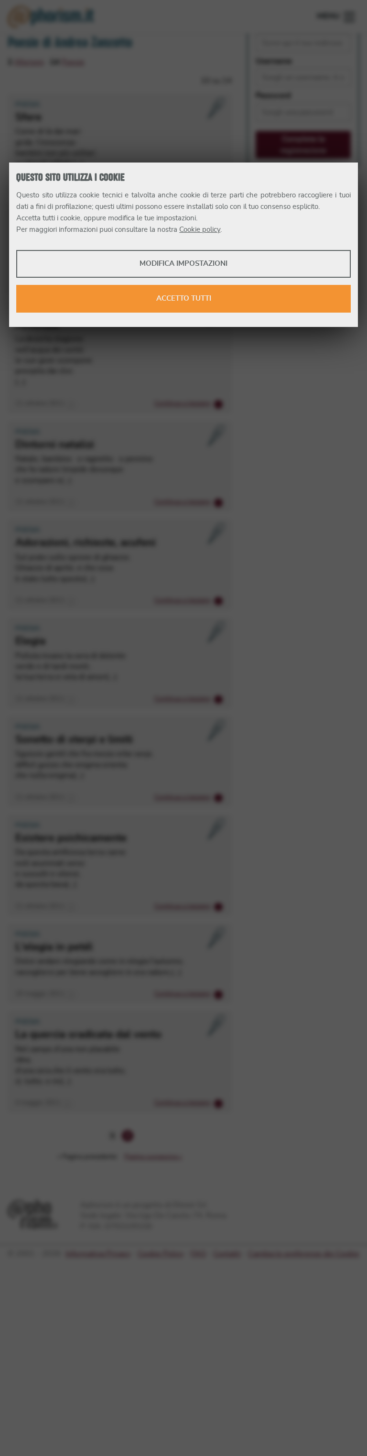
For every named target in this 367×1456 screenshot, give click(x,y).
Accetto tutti (183, 298)
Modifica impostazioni (183, 263)
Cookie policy (199, 229)
